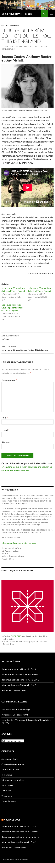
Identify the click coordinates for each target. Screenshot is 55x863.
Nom (4, 417)
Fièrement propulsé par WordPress (14, 859)
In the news (6, 775)
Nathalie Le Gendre (28, 47)
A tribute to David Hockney (13, 690)
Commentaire (9, 379)
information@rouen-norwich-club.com (19, 543)
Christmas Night (23, 709)
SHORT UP (16, 636)
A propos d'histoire (10, 759)
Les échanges (7, 785)
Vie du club (6, 796)
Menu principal (51, 13)
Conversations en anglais (12, 764)
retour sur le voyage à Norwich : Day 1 (18, 685)
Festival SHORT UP (10, 25)
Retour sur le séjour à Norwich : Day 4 (18, 669)
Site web (5, 442)
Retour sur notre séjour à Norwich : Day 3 (20, 674)
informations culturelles (12, 780)
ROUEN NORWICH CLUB (16, 14)
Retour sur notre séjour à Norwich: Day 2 (20, 679)
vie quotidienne (8, 801)
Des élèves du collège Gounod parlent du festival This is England (12, 307)
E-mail (5, 429)
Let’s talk (10, 338)
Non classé (6, 790)
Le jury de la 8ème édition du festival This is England (24, 348)
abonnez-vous (12, 819)
